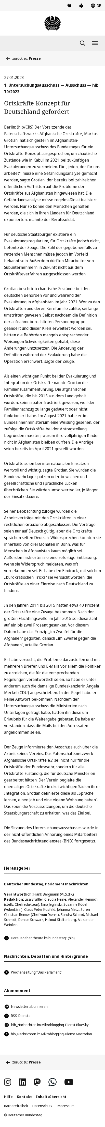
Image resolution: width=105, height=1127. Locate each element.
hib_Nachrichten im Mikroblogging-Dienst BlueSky (50, 1024)
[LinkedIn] (22, 1082)
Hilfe (8, 1096)
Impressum (65, 1105)
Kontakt (24, 1096)
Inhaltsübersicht (51, 1096)
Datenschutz (42, 1105)
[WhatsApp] (52, 1082)
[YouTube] (68, 1082)
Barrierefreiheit (16, 1105)
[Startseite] (52, 23)
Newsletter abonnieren (29, 1006)
